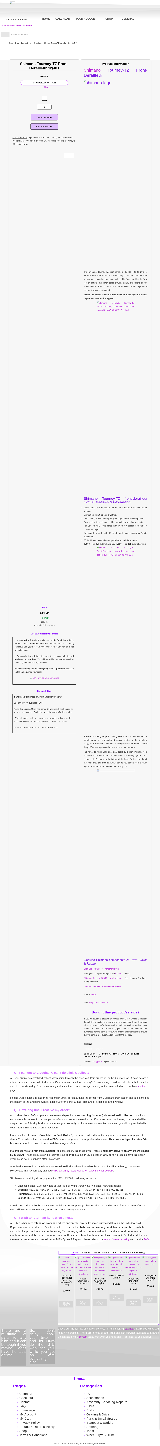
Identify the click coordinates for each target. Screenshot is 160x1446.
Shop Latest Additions (98, 1002)
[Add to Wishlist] (44, 98)
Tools (90, 1431)
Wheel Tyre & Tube (105, 1252)
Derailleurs (38, 43)
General (128, 18)
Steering (92, 1426)
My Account (27, 1414)
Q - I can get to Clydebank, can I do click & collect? (51, 1072)
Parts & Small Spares (101, 1418)
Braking (91, 1410)
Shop (109, 18)
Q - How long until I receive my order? (42, 1110)
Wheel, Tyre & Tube (100, 1435)
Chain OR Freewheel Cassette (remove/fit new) (66, 1280)
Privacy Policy (29, 1422)
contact (142, 1086)
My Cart (25, 1418)
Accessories (95, 1398)
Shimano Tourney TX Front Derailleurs (101, 969)
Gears (75, 1252)
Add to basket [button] (66, 1304)
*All (44, 625)
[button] (80, 1072)
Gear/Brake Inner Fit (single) (133, 1281)
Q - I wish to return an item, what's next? (44, 1217)
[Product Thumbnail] (69, 155)
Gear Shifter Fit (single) (116, 1276)
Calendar (62, 18)
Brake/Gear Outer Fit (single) (150, 1277)
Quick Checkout (44, 117)
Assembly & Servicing (132, 1252)
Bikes (90, 1406)
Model (44, 76)
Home (46, 18)
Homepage (27, 1410)
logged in (98, 1061)
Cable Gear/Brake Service (83, 1281)
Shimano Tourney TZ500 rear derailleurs (103, 978)
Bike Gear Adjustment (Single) (100, 1281)
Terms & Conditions (33, 1435)
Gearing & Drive (26, 43)
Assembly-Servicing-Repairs (106, 1402)
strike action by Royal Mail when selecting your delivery (82, 1170)
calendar (119, 973)
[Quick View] (66, 1309)
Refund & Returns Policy (37, 1426)
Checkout (26, 1398)
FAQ (146, 1239)
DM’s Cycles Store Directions (46, 678)
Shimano (92, 70)
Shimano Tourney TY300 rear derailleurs (102, 986)
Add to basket (44, 126)
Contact (24, 1402)
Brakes (86, 1252)
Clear (46, 87)
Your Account (86, 18)
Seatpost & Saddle (99, 1422)
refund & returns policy (116, 1239)
